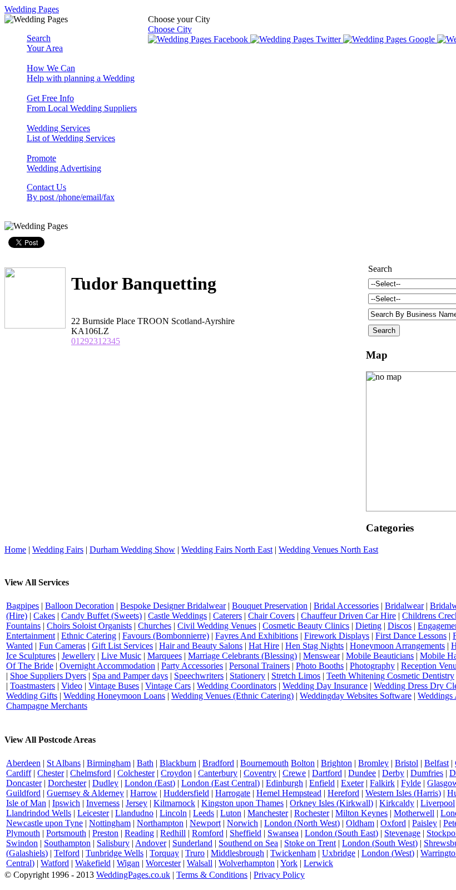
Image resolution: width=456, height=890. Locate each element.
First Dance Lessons (411, 635)
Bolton (303, 763)
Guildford (23, 793)
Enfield (322, 783)
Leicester (93, 813)
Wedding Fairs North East (226, 549)
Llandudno (134, 813)
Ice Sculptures (31, 655)
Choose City (170, 29)
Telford (67, 853)
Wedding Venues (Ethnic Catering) (232, 695)
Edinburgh (284, 783)
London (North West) (302, 823)
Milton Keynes (361, 813)
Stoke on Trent (310, 843)
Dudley (105, 783)
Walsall (199, 863)
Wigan (128, 863)
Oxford (393, 823)
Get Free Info (82, 103)
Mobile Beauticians (380, 655)
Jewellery (78, 655)
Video (71, 685)
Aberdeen (23, 763)
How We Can (81, 73)
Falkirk (382, 783)
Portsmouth (66, 833)
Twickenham (293, 853)
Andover (150, 843)
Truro (195, 853)
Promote (64, 163)
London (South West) (380, 843)
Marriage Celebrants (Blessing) (242, 655)
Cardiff (18, 773)
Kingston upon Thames (242, 803)
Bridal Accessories (346, 605)
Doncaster (24, 783)
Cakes (44, 615)
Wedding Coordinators (236, 685)
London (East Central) (220, 783)
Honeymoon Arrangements (397, 645)
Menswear (321, 655)
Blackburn (178, 763)
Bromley (373, 763)
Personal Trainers (259, 665)
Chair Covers (271, 615)
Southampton (67, 843)
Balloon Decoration (79, 605)
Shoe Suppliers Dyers (48, 675)
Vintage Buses (113, 685)
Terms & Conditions (211, 874)
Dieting (368, 625)
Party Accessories (192, 665)
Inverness (103, 803)
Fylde (411, 783)
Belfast (436, 763)
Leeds (203, 813)
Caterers (227, 615)
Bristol (406, 763)
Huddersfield (186, 793)
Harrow (143, 793)
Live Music (121, 655)
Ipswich (66, 803)
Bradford (218, 763)
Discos (400, 625)
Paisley (424, 823)
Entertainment (30, 635)
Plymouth (23, 833)
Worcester (163, 863)
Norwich (242, 823)
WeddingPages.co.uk (133, 874)
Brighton (336, 763)
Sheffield (245, 833)
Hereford (343, 793)
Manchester (267, 813)
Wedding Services (71, 133)
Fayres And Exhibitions (256, 635)
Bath (145, 763)
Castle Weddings (177, 615)
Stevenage (402, 833)
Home (15, 549)
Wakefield (93, 863)
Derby (393, 773)
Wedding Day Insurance (325, 685)
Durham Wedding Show (132, 549)
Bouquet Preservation (270, 605)
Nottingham (110, 823)
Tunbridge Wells (114, 853)
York (289, 863)
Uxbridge (338, 853)
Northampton (160, 823)
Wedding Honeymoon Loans (114, 695)
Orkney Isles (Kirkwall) (331, 803)
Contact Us (71, 192)
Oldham (360, 823)
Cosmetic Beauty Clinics (305, 625)
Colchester (136, 773)
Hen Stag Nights (314, 645)
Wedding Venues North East (328, 549)
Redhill (173, 833)
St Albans (64, 763)
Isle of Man (26, 803)
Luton (230, 813)
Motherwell (414, 813)
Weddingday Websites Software (356, 695)
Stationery (247, 675)
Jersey (136, 803)
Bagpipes (22, 605)
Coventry (260, 773)
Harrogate (232, 793)
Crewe (294, 773)
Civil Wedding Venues (216, 625)
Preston (105, 833)
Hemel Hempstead (288, 793)
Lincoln (173, 813)
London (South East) (341, 833)
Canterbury (217, 773)
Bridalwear (404, 605)
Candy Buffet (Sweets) (101, 615)
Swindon (22, 843)
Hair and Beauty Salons (200, 645)
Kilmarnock (174, 803)
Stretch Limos (295, 675)
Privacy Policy (279, 874)
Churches (154, 625)
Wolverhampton (247, 863)
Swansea (283, 833)
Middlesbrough (237, 853)
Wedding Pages (31, 9)
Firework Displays (336, 635)
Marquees (164, 655)
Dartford (327, 773)
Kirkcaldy (396, 803)
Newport (205, 823)
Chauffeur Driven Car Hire (348, 615)
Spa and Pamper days (130, 675)
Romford (208, 833)
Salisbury (113, 843)
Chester (50, 773)
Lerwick (318, 863)
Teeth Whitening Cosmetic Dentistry (390, 675)
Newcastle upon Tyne (44, 823)
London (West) (387, 853)
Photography (372, 665)
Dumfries (426, 773)
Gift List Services (122, 645)
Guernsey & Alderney (85, 793)
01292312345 (95, 341)
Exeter (352, 783)
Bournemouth (264, 763)
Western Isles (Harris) (403, 793)
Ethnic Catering (88, 635)
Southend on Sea (248, 843)
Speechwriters (199, 675)
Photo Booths (320, 665)
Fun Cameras (62, 645)
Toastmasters (32, 685)
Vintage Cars (168, 685)
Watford (55, 863)
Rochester (311, 813)
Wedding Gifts (31, 695)
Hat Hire (264, 645)
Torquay (164, 853)
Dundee (362, 773)
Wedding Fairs (57, 549)
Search (45, 43)
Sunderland (192, 843)
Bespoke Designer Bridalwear (173, 605)
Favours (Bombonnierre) (165, 635)
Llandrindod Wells (38, 813)
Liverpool (437, 803)
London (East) (150, 783)
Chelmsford (90, 773)
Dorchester (67, 783)
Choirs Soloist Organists (89, 625)
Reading (139, 833)
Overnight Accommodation (107, 665)
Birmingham (109, 763)
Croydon (176, 773)
